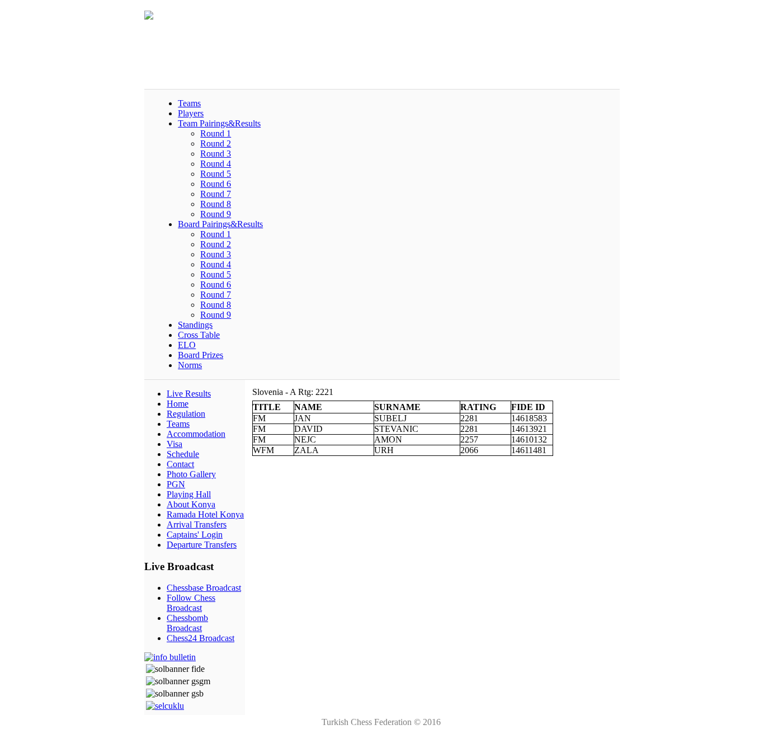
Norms (190, 365)
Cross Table (199, 335)
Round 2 (215, 143)
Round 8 (215, 204)
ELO (187, 345)
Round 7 (215, 194)
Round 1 (215, 133)
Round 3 (215, 153)
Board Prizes (200, 355)
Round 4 (215, 163)
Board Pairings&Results (220, 224)
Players (191, 113)
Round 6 (215, 184)
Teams (189, 103)
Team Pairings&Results (219, 123)
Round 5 (215, 173)
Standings (195, 325)
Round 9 (215, 214)
